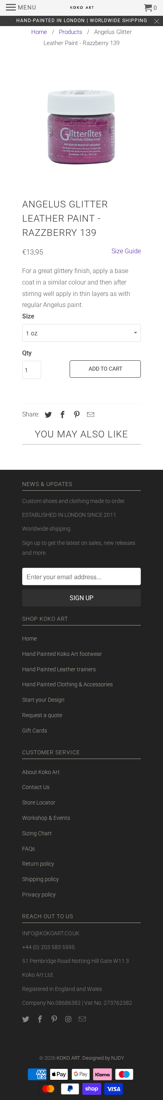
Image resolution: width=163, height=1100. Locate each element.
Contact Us (35, 787)
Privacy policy (39, 894)
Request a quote (42, 715)
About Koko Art (41, 772)
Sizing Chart (37, 833)
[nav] (21, 8)
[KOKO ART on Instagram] (68, 1019)
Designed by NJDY (103, 1058)
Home (39, 32)
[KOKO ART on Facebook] (40, 1019)
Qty (27, 353)
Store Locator (38, 802)
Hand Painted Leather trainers (59, 669)
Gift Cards (34, 730)
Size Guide (126, 251)
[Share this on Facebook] (61, 415)
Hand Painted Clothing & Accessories (67, 684)
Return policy (38, 864)
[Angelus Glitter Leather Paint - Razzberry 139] (81, 125)
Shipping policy (40, 879)
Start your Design (43, 700)
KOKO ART (68, 1058)
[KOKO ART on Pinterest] (55, 1019)
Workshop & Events (46, 818)
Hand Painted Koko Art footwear (62, 654)
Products (70, 32)
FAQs (28, 849)
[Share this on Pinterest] (75, 415)
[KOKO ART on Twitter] (26, 1019)
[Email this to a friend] (89, 415)
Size (28, 316)
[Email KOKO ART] (83, 1019)
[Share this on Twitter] (47, 415)
